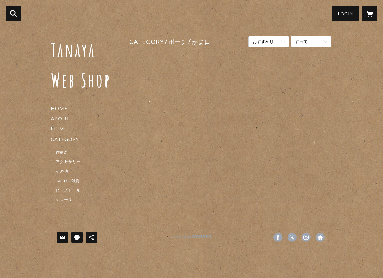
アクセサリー (68, 161)
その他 (62, 171)
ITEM (57, 128)
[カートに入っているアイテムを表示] (369, 13)
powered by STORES (192, 238)
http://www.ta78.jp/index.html (320, 237)
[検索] (13, 13)
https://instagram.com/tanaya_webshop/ (306, 237)
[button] (345, 13)
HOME (59, 108)
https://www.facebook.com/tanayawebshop (277, 237)
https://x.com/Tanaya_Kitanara (292, 237)
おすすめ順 (263, 41)
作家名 (62, 152)
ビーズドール (68, 190)
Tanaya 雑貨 (68, 180)
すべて (301, 41)
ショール (64, 199)
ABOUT (60, 118)
